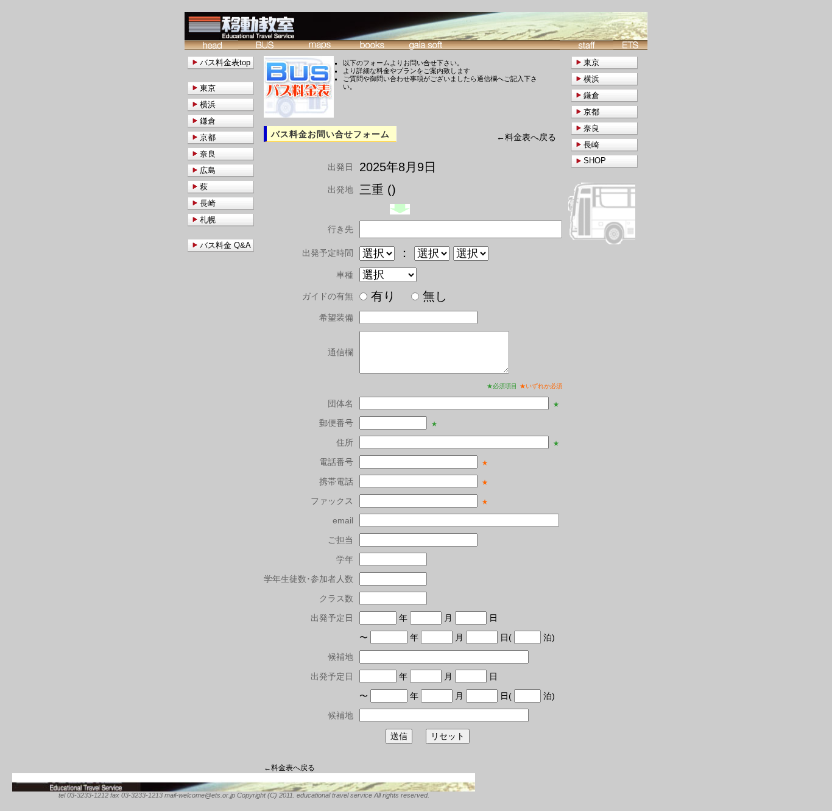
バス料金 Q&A (225, 245)
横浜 (591, 78)
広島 (208, 170)
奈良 (591, 128)
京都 (591, 111)
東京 (591, 62)
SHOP (594, 160)
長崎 (591, 144)
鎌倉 (591, 95)
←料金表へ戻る (526, 137)
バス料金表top (225, 62)
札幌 (208, 219)
